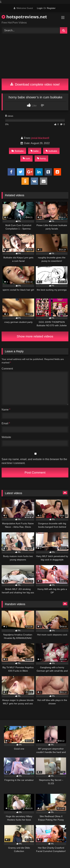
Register (51, 8)
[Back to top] (59, 859)
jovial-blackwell (40, 138)
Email (6, 423)
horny (43, 158)
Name (6, 409)
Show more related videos (35, 336)
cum (28, 158)
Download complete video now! (37, 84)
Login (40, 8)
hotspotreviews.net (26, 17)
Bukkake (19, 151)
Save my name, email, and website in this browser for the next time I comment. (34, 461)
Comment (7, 368)
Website (6, 437)
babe (36, 151)
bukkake (53, 151)
